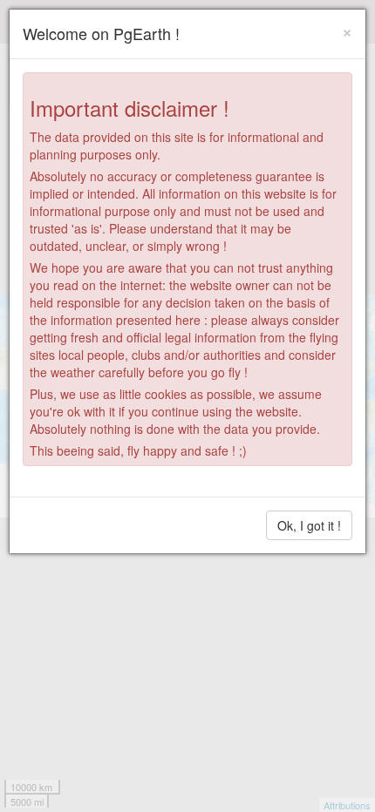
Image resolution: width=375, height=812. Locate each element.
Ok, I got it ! (309, 525)
